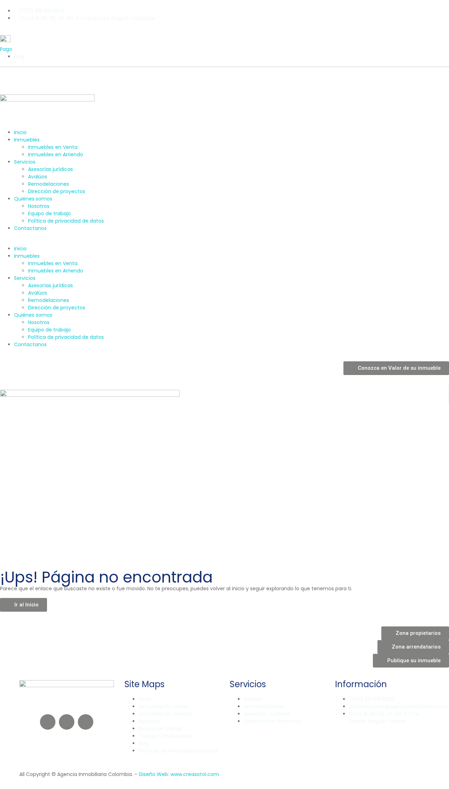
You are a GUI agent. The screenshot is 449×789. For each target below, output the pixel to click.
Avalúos (37, 176)
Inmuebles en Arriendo (55, 154)
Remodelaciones (48, 184)
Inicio (20, 132)
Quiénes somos (33, 198)
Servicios (24, 161)
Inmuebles (27, 139)
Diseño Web (153, 774)
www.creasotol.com (194, 774)
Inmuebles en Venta (53, 147)
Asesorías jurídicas (50, 169)
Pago (6, 49)
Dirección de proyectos (56, 191)
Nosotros (38, 206)
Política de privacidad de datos (66, 220)
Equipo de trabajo (49, 213)
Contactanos (30, 228)
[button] (224, 241)
